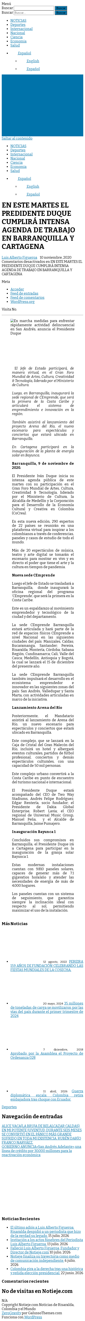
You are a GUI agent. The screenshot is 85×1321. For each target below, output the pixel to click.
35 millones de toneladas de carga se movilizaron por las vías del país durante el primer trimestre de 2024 (46, 1009)
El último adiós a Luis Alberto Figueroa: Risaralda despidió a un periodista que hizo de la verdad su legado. (45, 1231)
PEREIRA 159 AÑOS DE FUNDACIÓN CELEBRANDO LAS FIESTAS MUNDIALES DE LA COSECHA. (46, 965)
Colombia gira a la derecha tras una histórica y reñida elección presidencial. (46, 1271)
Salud (15, 45)
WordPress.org (22, 302)
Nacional (17, 33)
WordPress (33, 1317)
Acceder (17, 289)
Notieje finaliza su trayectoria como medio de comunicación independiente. (44, 1258)
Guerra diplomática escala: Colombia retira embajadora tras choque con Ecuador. (46, 1095)
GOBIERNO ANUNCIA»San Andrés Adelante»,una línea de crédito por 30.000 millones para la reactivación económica (41, 1151)
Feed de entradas (24, 293)
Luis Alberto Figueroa (19, 257)
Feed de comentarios (27, 298)
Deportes (18, 25)
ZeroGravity (11, 1313)
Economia (18, 41)
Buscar (7, 8)
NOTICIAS (18, 21)
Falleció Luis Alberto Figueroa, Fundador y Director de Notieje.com (44, 1250)
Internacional (21, 29)
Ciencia (16, 37)
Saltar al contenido (17, 138)
